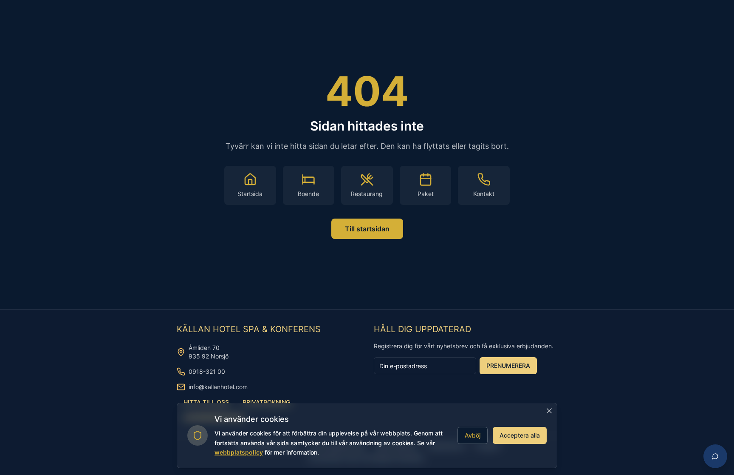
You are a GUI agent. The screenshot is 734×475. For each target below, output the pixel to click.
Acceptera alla (520, 435)
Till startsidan (367, 229)
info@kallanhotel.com (218, 386)
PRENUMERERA (508, 365)
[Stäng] (549, 411)
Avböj (472, 435)
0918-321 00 (207, 371)
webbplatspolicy (239, 452)
